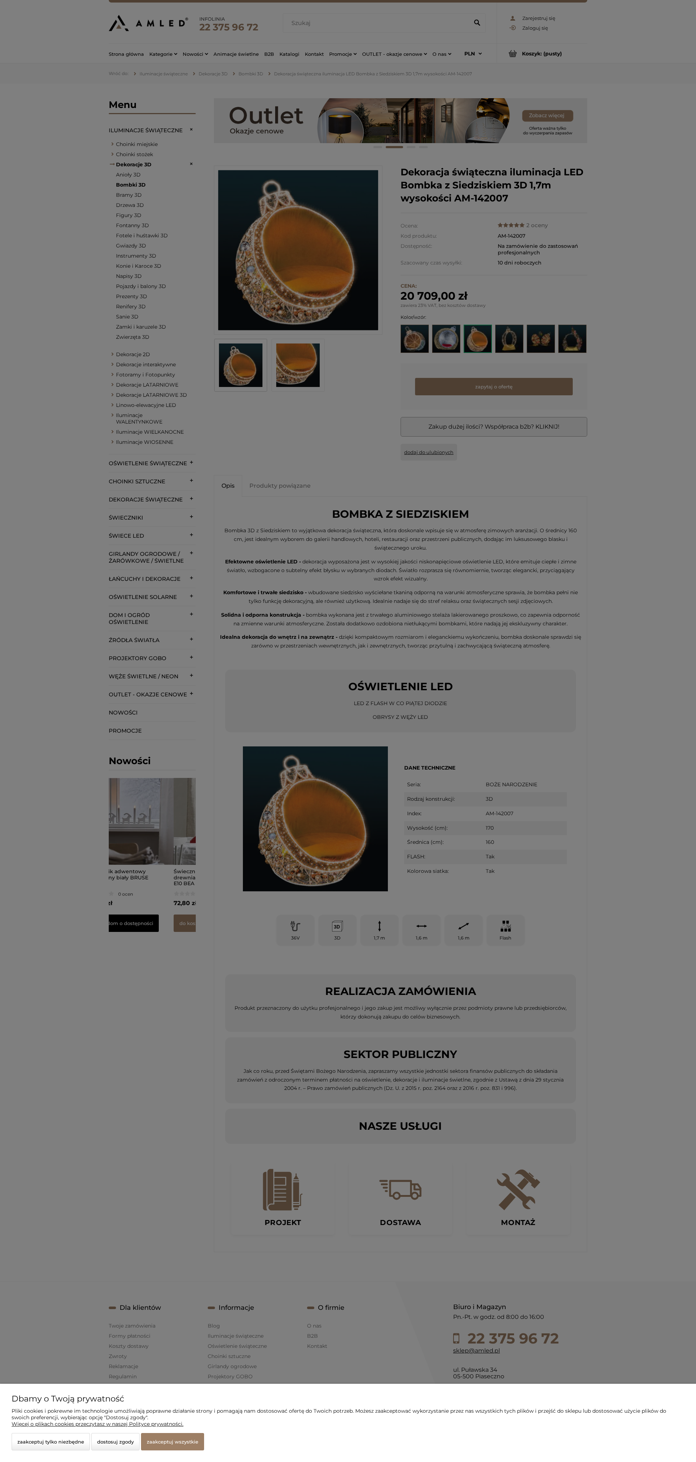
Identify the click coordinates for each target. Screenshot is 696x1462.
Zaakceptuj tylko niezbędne (50, 1442)
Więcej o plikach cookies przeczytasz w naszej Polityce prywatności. (97, 1424)
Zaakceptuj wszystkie (172, 1442)
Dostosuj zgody (115, 1442)
